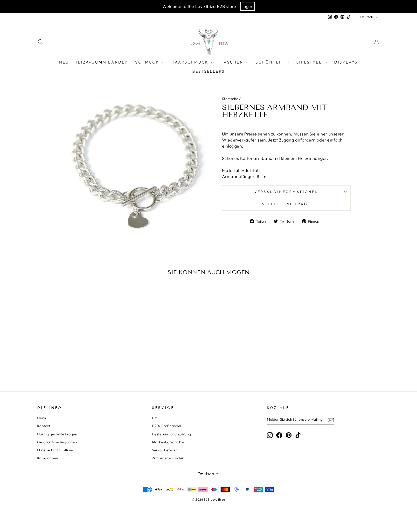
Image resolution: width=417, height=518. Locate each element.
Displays (346, 62)
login (247, 6)
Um (155, 418)
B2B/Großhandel (166, 426)
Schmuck (148, 62)
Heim (41, 418)
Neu (64, 62)
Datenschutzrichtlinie (55, 450)
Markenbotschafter (168, 442)
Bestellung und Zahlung (171, 434)
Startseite (230, 98)
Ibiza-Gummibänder (102, 62)
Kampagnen (47, 458)
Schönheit (270, 62)
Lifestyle (309, 62)
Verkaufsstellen (165, 450)
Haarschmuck (191, 62)
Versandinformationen (286, 192)
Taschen (233, 62)
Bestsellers (208, 71)
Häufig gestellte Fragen (57, 434)
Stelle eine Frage (286, 204)
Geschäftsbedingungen (57, 442)
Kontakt (43, 426)
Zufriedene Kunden (168, 458)
